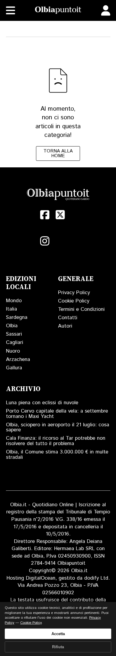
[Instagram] (45, 241)
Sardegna (16, 317)
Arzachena (18, 359)
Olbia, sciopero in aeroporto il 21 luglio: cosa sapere (57, 427)
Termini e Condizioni (81, 309)
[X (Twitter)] (60, 215)
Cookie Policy (73, 301)
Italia (11, 309)
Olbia (12, 326)
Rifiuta (58, 647)
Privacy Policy (74, 293)
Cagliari (14, 342)
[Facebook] (45, 215)
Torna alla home (58, 153)
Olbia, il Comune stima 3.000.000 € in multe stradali (57, 454)
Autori (65, 326)
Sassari (14, 334)
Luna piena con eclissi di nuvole (42, 403)
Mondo (14, 301)
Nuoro (13, 351)
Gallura (14, 368)
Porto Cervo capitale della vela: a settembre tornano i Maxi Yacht (57, 413)
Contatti (67, 318)
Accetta (58, 634)
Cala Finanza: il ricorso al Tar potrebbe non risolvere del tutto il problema (55, 440)
